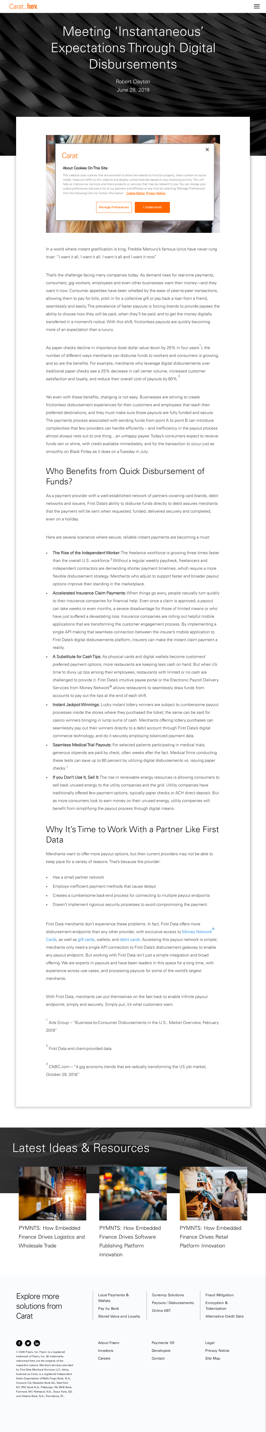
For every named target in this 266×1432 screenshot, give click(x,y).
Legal (209, 1342)
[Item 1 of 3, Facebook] (19, 1343)
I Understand (152, 207)
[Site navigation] (257, 6)
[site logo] (23, 7)
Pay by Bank (108, 1308)
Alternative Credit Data (224, 1316)
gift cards (86, 939)
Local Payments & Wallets (113, 1298)
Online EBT (161, 1310)
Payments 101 (163, 1342)
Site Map (212, 1358)
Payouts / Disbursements (173, 1302)
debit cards (130, 939)
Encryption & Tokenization (216, 1305)
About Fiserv (108, 1342)
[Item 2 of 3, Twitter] (28, 1343)
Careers (104, 1358)
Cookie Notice (135, 193)
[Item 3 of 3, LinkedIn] (37, 1343)
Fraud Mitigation (219, 1295)
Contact (158, 1358)
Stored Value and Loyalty (119, 1316)
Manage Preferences (114, 207)
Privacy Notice (217, 1350)
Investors (105, 1350)
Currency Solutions (168, 1295)
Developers (161, 1350)
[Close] (207, 149)
